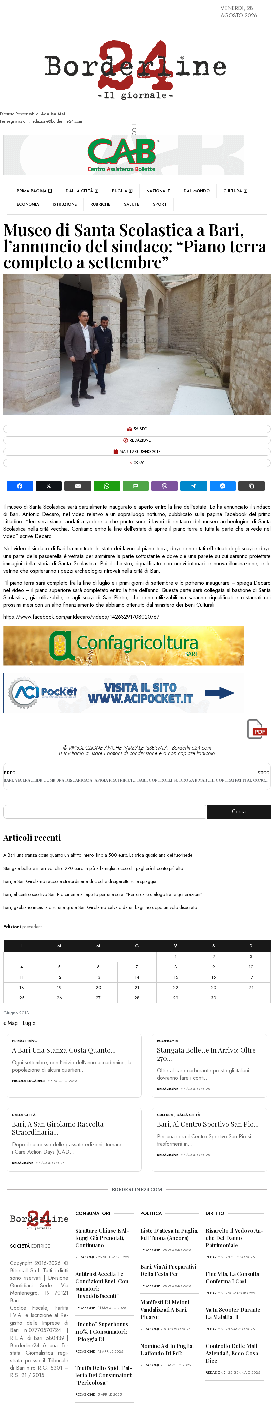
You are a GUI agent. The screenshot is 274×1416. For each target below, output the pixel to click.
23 (213, 987)
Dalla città (79, 191)
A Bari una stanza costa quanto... (64, 1049)
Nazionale (158, 191)
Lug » (29, 1023)
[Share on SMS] (136, 486)
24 (251, 987)
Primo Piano (25, 1040)
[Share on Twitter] (49, 486)
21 (137, 987)
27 (98, 998)
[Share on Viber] (164, 486)
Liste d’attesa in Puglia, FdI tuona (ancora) (169, 1234)
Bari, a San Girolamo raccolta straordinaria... (58, 1127)
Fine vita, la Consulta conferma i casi (232, 1277)
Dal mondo (197, 191)
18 (21, 987)
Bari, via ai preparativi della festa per (168, 1270)
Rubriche (100, 204)
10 (251, 967)
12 (59, 977)
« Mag (10, 1023)
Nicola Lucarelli (28, 1080)
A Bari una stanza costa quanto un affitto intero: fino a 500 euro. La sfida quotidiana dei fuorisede (97, 855)
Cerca (239, 811)
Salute (131, 204)
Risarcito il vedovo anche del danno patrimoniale (234, 1238)
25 (21, 998)
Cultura (232, 191)
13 (98, 977)
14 (137, 977)
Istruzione (65, 204)
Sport (160, 204)
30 (213, 998)
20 (98, 987)
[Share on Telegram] (193, 486)
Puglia (119, 191)
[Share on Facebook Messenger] (223, 486)
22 (175, 987)
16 (213, 977)
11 (22, 977)
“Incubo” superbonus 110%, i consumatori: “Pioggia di (101, 1332)
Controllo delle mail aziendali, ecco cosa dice (232, 1353)
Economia (28, 204)
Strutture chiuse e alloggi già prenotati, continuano (102, 1238)
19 (59, 987)
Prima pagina (32, 191)
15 (176, 977)
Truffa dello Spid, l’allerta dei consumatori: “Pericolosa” (103, 1375)
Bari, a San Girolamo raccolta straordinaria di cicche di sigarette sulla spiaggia (79, 881)
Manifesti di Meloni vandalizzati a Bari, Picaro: (164, 1309)
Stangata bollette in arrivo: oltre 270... (206, 1053)
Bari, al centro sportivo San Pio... (208, 1123)
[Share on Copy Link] (251, 486)
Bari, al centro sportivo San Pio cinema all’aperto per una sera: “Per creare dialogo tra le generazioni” (103, 894)
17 (251, 977)
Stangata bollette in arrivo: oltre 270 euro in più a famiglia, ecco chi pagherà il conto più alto (93, 868)
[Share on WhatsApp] (107, 486)
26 (59, 998)
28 (137, 998)
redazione (167, 1088)
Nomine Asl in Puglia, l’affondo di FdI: (167, 1349)
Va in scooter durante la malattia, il (233, 1313)
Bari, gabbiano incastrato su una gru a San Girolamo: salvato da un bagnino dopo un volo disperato (100, 907)
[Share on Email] (77, 486)
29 (175, 998)
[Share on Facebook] (20, 486)
